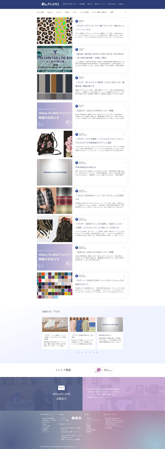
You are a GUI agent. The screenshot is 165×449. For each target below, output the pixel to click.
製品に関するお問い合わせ (113, 418)
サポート (59, 12)
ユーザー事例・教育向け (99, 12)
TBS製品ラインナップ (65, 424)
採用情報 (88, 426)
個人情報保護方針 (91, 430)
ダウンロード (46, 431)
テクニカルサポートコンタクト (114, 426)
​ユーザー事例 (46, 426)
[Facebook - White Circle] (73, 418)
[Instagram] (76, 418)
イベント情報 (64, 420)
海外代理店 (109, 428)
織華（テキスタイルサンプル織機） (71, 439)
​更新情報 (88, 431)
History (88, 424)
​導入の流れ (46, 428)
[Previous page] (71, 352)
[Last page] (96, 352)
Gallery (44, 424)
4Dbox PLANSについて (46, 414)
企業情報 (88, 428)
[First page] (68, 352)
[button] (126, 12)
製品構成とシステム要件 (49, 420)
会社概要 (86, 414)
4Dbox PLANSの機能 (48, 418)
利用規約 (45, 430)
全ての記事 (40, 12)
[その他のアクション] (125, 21)
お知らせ (50, 12)
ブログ (75, 12)
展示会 (67, 12)
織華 (112, 12)
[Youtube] (79, 418)
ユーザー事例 (84, 12)
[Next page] (93, 352)
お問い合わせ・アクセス (110, 414)
